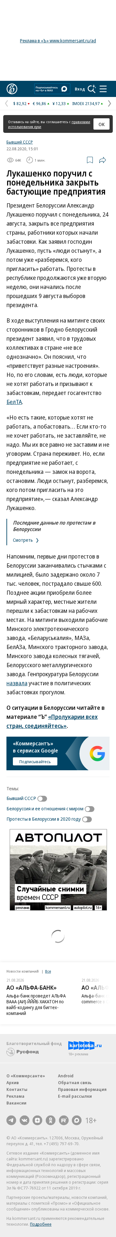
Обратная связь (75, 1082)
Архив (12, 1082)
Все (48, 971)
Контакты (16, 1089)
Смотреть (23, 540)
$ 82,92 (19, 103)
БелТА (14, 402)
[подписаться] (43, 799)
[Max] (77, 1120)
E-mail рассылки (75, 1096)
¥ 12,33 (59, 103)
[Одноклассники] (50, 1120)
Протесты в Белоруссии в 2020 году (43, 819)
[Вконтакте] (24, 1120)
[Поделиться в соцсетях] (102, 160)
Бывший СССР (19, 142)
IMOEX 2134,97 (86, 103)
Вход (80, 89)
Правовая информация (82, 1089)
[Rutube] (64, 1120)
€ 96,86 (39, 103)
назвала (16, 683)
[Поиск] (92, 89)
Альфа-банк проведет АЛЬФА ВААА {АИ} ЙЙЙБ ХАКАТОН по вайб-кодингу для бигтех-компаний (36, 1004)
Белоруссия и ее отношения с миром (44, 808)
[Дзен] (37, 1120)
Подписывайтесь (35, 761)
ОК (102, 124)
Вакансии (16, 1103)
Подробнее (41, 1224)
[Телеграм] (11, 1120)
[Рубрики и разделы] (103, 89)
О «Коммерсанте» (25, 1076)
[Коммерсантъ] (11, 88)
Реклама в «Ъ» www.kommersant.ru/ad (58, 40)
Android (65, 1076)
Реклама (15, 1096)
